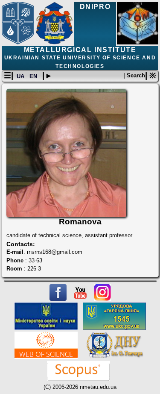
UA (21, 76)
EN (34, 76)
